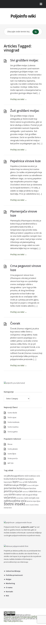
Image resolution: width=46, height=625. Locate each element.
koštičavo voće (34, 476)
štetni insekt (14, 503)
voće (26, 497)
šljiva (38, 501)
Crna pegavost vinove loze (25, 268)
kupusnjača (29, 479)
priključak (17, 491)
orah (33, 485)
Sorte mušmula (13, 422)
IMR (5, 476)
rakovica (25, 491)
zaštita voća (19, 500)
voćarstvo (10, 497)
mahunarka (32, 482)
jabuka (10, 475)
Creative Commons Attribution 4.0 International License (21, 616)
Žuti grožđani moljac (24, 110)
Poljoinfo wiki (23, 16)
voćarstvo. (20, 498)
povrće (8, 491)
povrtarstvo (30, 488)
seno (39, 491)
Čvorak (15, 323)
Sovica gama (13, 431)
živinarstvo (8, 508)
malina (7, 484)
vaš (23, 494)
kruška (6, 479)
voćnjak (32, 498)
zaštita (8, 500)
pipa (36, 485)
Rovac (10, 444)
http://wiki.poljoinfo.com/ (13, 621)
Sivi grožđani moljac (24, 60)
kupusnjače (8, 482)
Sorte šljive (12, 454)
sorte (12, 494)
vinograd (28, 495)
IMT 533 (10, 463)
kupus (21, 478)
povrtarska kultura (14, 488)
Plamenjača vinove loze (23, 213)
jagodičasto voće (21, 475)
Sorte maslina (13, 427)
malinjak (15, 485)
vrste (37, 498)
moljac (23, 485)
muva (29, 485)
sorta (6, 494)
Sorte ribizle (12, 412)
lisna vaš (22, 482)
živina (36, 505)
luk (26, 482)
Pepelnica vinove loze (25, 161)
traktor (18, 494)
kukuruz (14, 478)
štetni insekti (29, 505)
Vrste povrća (13, 458)
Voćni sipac (12, 417)
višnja (35, 494)
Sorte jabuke (13, 449)
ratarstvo (32, 491)
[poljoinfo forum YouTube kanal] (14, 383)
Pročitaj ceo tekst (18, 99)
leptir (16, 481)
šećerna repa (31, 501)
